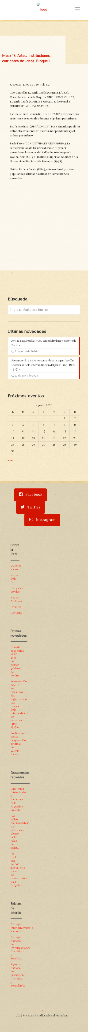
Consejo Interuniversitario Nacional (15, 928)
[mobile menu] (77, 9)
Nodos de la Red (14, 578)
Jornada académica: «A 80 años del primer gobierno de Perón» (15, 661)
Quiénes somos (15, 567)
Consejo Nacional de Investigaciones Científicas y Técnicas (15, 948)
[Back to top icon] (42, 1011)
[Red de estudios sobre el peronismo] (42, 9)
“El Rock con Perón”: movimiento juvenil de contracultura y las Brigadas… (15, 869)
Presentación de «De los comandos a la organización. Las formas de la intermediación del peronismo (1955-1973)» (15, 704)
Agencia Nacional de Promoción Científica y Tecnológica (15, 975)
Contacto (15, 613)
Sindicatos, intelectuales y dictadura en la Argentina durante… (15, 799)
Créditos (15, 607)
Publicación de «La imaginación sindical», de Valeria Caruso (15, 744)
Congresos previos (15, 590)
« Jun (11, 460)
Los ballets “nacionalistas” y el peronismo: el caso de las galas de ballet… (15, 832)
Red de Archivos (15, 599)
